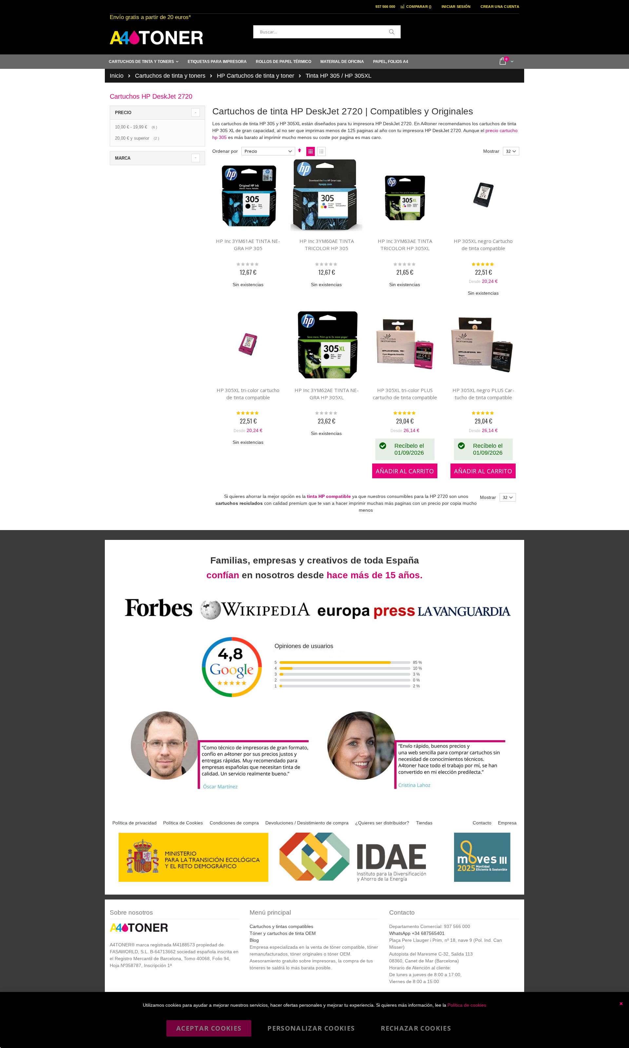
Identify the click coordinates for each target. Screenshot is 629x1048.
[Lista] (321, 151)
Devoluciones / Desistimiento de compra (307, 822)
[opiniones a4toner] (216, 790)
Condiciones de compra (234, 822)
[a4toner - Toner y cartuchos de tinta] (156, 37)
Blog (254, 940)
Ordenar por (225, 151)
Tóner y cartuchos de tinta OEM (283, 933)
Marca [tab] (122, 158)
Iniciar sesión (456, 7)
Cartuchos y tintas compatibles (281, 926)
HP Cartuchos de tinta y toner (255, 76)
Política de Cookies (183, 822)
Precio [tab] (123, 112)
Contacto (482, 822)
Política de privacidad (134, 822)
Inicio (117, 75)
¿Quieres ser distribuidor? (382, 822)
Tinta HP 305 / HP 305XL (339, 76)
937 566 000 (385, 7)
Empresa (507, 822)
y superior (138, 138)
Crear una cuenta (500, 7)
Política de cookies (467, 1005)
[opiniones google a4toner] (314, 621)
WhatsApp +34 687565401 (417, 933)
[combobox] (327, 31)
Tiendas (424, 822)
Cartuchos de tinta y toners (170, 76)
